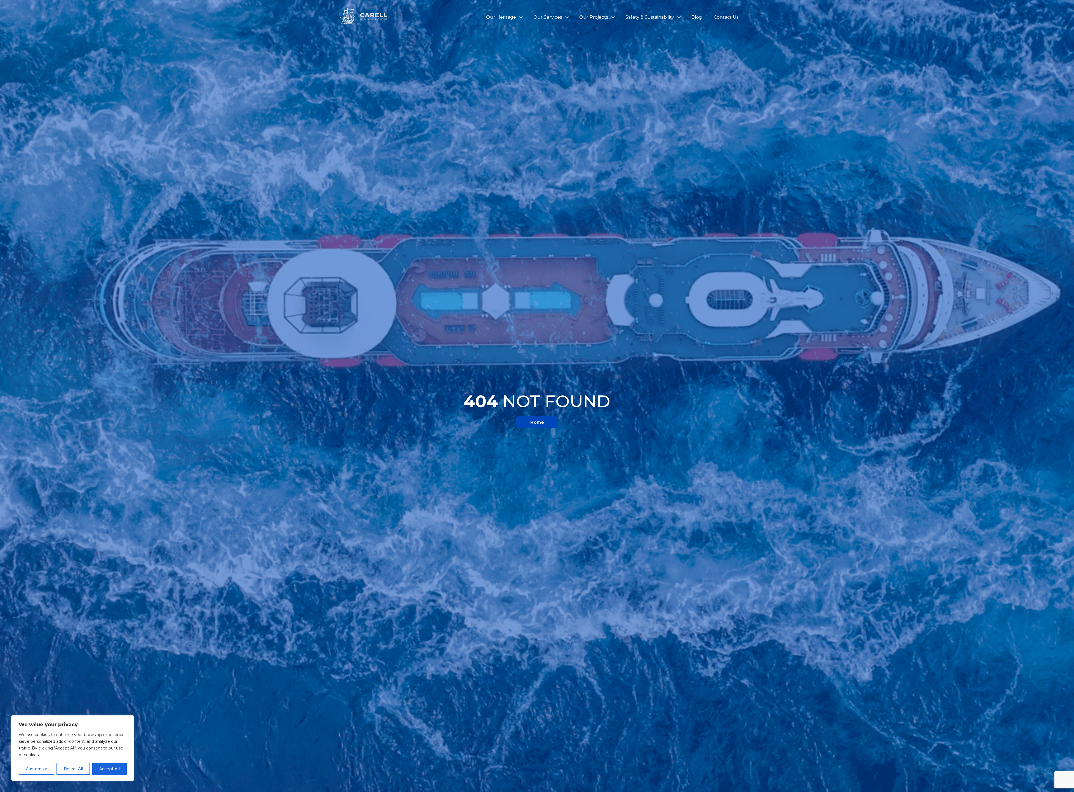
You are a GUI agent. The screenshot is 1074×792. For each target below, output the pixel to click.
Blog (696, 17)
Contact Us (726, 17)
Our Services (547, 17)
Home (537, 422)
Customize (36, 768)
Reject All (73, 768)
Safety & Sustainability (649, 17)
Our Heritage (501, 17)
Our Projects (593, 17)
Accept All (109, 768)
